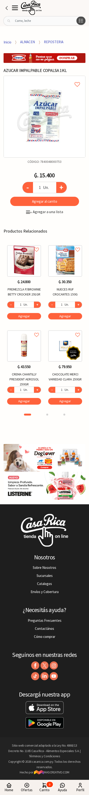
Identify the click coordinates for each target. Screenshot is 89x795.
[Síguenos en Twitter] (44, 665)
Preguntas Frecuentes (44, 620)
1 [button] (27, 414)
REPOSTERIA (53, 42)
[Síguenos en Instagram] (53, 665)
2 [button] (47, 414)
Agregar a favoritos (24, 244)
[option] (44, 116)
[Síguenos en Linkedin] (44, 676)
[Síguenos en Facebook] (35, 665)
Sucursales (45, 575)
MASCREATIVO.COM (56, 772)
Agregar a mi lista (44, 79)
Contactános (44, 628)
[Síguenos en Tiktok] (35, 676)
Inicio (7, 42)
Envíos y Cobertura (45, 591)
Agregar (24, 316)
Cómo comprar (44, 636)
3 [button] (64, 414)
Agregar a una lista (46, 211)
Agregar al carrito (44, 201)
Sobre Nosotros (44, 567)
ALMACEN (27, 42)
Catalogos (44, 583)
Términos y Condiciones (44, 756)
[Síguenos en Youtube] (53, 676)
